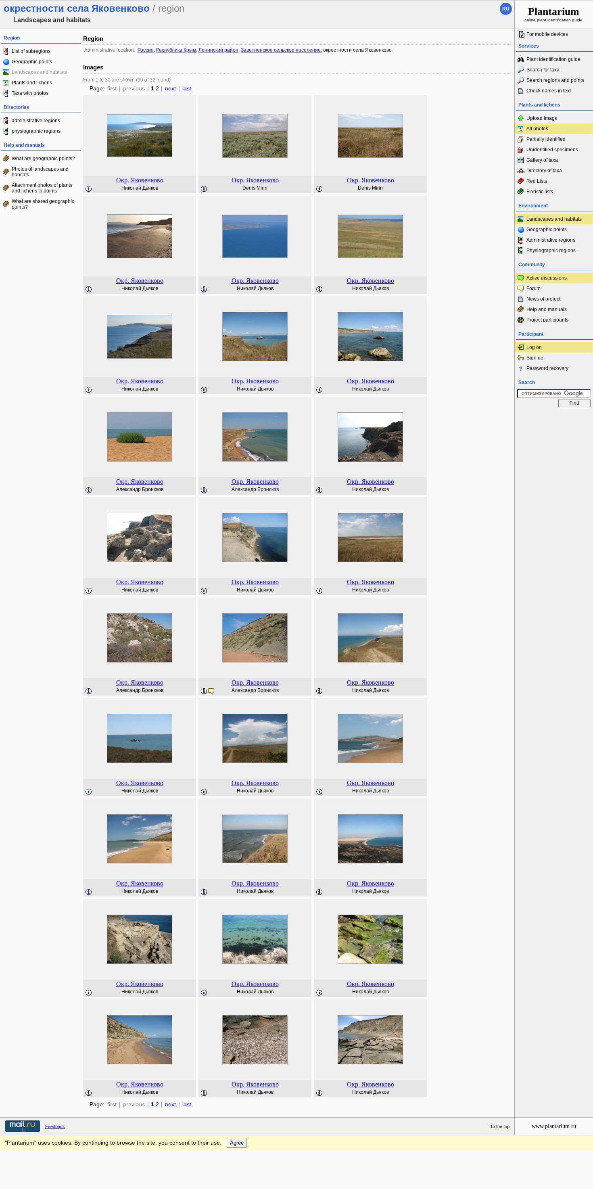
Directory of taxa (544, 170)
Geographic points (32, 62)
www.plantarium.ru (554, 1126)
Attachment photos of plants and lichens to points (42, 188)
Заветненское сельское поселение (281, 50)
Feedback (55, 1126)
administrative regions (36, 120)
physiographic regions (36, 131)
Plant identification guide (553, 59)
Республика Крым (176, 50)
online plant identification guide (553, 14)
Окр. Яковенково (139, 180)
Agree (237, 1143)
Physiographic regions (551, 250)
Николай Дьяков (139, 188)
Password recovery (547, 368)
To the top (499, 1126)
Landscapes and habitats (554, 219)
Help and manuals (546, 309)
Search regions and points (555, 80)
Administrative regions (550, 240)
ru (505, 9)
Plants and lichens (32, 83)
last (186, 88)
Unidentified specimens (552, 150)
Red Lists (536, 181)
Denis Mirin (254, 188)
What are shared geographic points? (43, 204)
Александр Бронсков (139, 489)
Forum (533, 288)
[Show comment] (89, 189)
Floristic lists (539, 191)
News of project (543, 299)
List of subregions (31, 51)
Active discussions (546, 278)
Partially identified (546, 139)
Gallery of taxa (542, 160)
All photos (537, 129)
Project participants (547, 320)
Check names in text (548, 91)
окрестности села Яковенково (357, 50)
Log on (534, 347)
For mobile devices (547, 34)
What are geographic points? (43, 158)
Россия (146, 50)
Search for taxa (543, 70)
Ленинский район (218, 50)
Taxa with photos (30, 93)
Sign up (534, 358)
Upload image (542, 118)
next (170, 88)
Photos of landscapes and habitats (40, 172)
